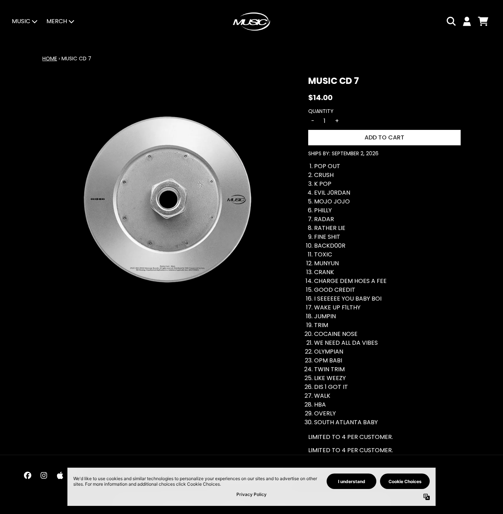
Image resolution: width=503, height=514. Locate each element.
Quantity (321, 111)
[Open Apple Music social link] (60, 475)
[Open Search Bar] (451, 21)
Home (49, 58)
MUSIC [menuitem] (21, 21)
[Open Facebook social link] (28, 475)
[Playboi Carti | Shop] (251, 21)
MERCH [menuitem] (56, 21)
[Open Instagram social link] (44, 475)
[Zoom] (167, 199)
